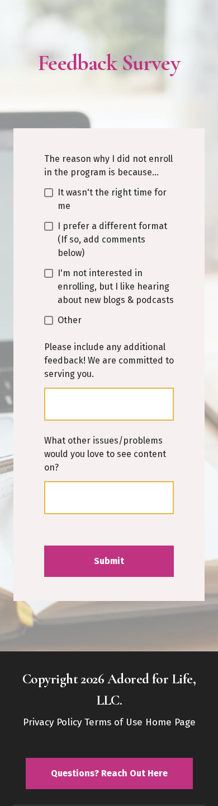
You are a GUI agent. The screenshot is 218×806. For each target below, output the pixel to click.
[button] (109, 773)
